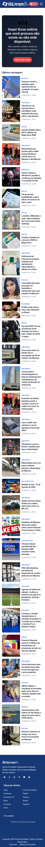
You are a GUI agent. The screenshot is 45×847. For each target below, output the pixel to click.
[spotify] (29, 777)
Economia (7, 804)
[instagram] (14, 777)
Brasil (5, 801)
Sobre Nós (13, 844)
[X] (9, 777)
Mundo (25, 801)
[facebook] (4, 777)
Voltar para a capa (22, 60)
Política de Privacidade (28, 844)
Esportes (26, 804)
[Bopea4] (15, 3)
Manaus (26, 797)
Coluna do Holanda (30, 790)
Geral (6, 808)
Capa (5, 790)
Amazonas (7, 793)
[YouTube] (24, 777)
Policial (25, 793)
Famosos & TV (9, 797)
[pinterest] (19, 777)
